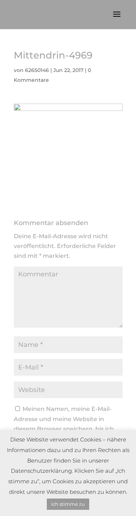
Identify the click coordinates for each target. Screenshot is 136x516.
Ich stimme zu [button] (68, 504)
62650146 (37, 70)
